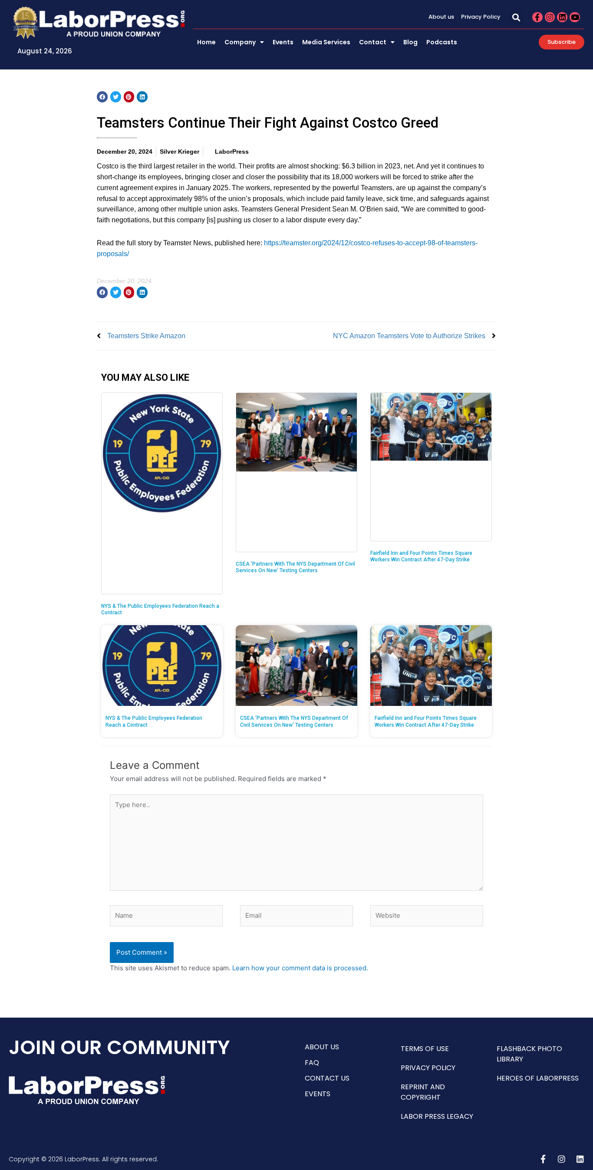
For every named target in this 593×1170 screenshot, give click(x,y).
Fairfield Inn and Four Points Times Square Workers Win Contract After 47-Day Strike (421, 556)
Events (283, 42)
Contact (372, 42)
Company (240, 42)
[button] (516, 17)
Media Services (326, 42)
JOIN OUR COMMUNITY (119, 1047)
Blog (410, 42)
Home (206, 42)
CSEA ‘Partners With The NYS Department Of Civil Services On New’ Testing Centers (295, 567)
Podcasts (441, 42)
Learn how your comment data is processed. (300, 968)
